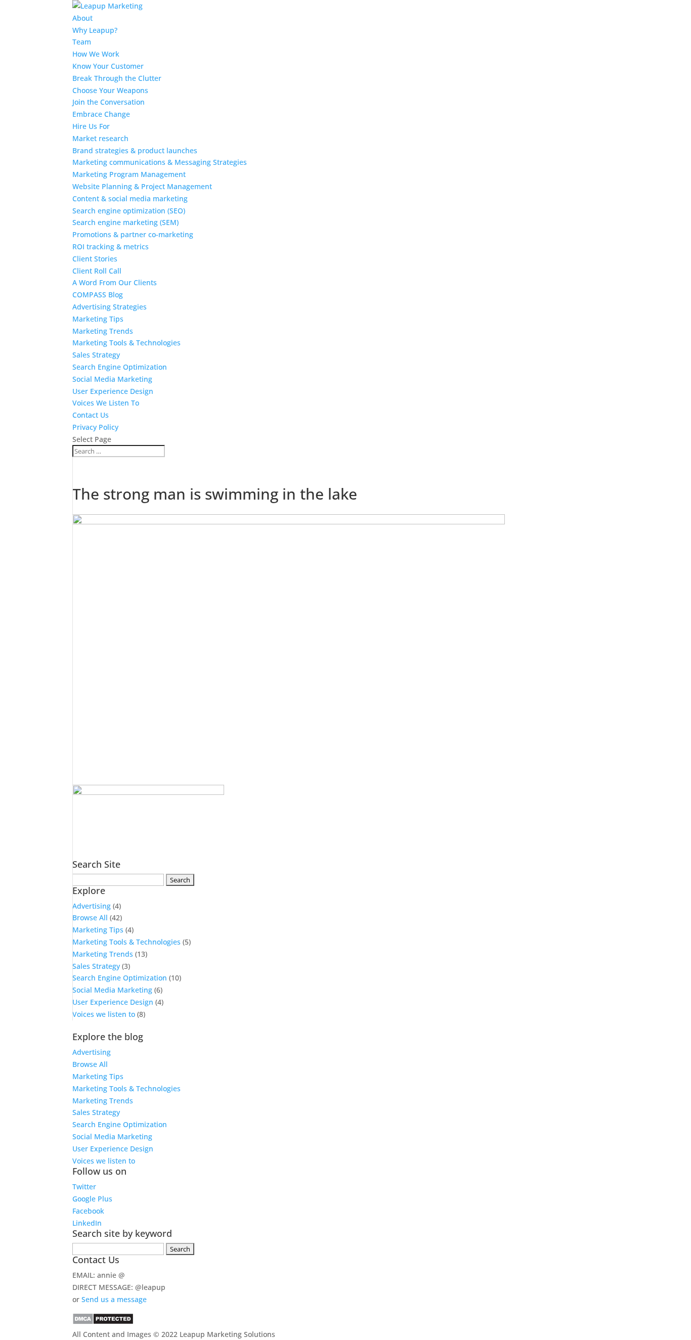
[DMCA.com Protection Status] (103, 1322)
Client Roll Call (96, 271)
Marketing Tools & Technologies (126, 342)
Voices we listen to (103, 1014)
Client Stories (94, 258)
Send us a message (114, 1299)
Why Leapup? (94, 30)
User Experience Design (112, 391)
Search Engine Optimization (119, 367)
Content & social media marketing (130, 198)
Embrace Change (101, 114)
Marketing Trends (102, 331)
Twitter (84, 1186)
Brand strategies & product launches (134, 150)
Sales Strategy (96, 355)
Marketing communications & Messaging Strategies (159, 162)
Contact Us (90, 415)
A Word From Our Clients (114, 282)
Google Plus (92, 1198)
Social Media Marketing (112, 379)
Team (81, 42)
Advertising (91, 906)
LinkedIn (87, 1223)
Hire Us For (91, 126)
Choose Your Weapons (110, 90)
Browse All (90, 917)
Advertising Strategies (109, 306)
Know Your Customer (108, 66)
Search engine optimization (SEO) (128, 210)
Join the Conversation (108, 102)
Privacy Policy (95, 427)
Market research (100, 138)
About (82, 18)
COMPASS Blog (97, 294)
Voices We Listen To (105, 403)
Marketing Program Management (129, 174)
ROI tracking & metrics (110, 246)
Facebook (88, 1211)
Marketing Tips (97, 319)
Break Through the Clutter (116, 78)
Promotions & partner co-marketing (132, 234)
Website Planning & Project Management (142, 186)
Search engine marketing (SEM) (125, 222)
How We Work (95, 54)
